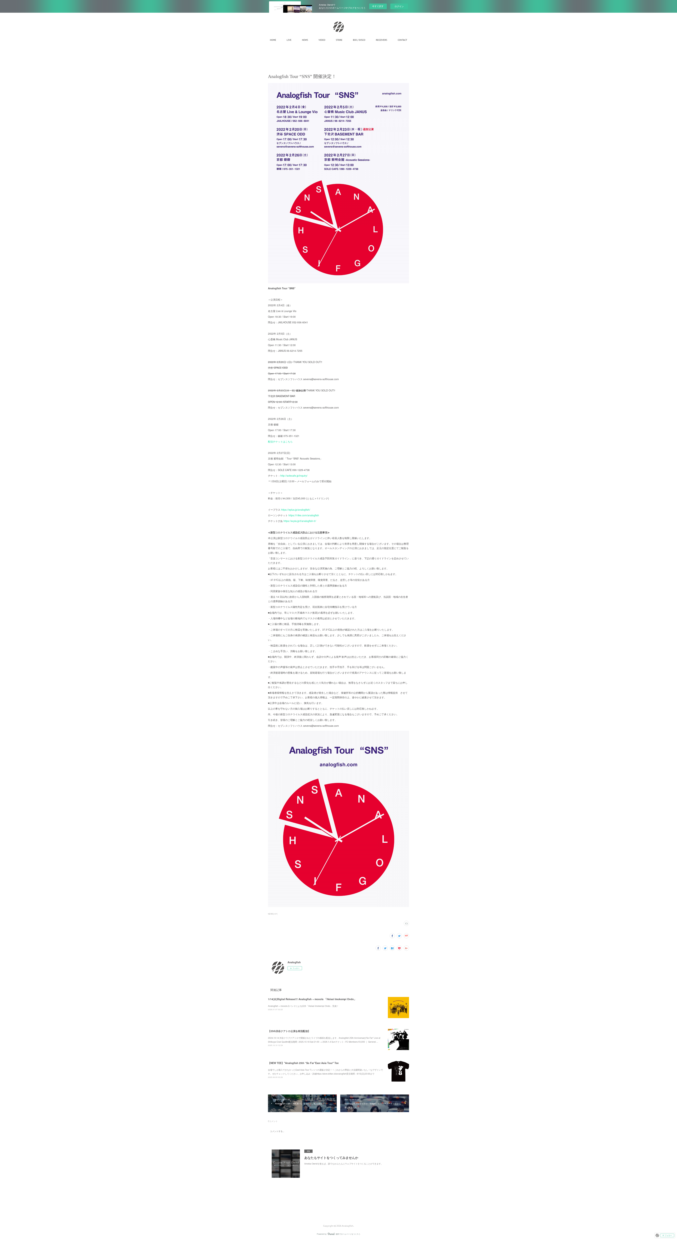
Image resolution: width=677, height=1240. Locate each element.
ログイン (399, 6)
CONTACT (402, 40)
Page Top (338, 1212)
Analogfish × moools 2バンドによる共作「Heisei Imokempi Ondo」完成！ (303, 1005)
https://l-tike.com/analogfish (303, 515)
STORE (339, 40)
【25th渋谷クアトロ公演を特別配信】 (289, 1031)
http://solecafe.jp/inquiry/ (293, 475)
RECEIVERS (381, 40)
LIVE (289, 40)
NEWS (305, 40)
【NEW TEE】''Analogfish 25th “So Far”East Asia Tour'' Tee (303, 1063)
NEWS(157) (272, 914)
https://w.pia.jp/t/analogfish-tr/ (299, 521)
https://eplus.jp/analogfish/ (295, 509)
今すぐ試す (378, 6)
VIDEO (322, 40)
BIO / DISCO (359, 40)
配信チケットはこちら (280, 441)
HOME (273, 40)
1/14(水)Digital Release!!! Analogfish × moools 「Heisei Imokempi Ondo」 (312, 999)
